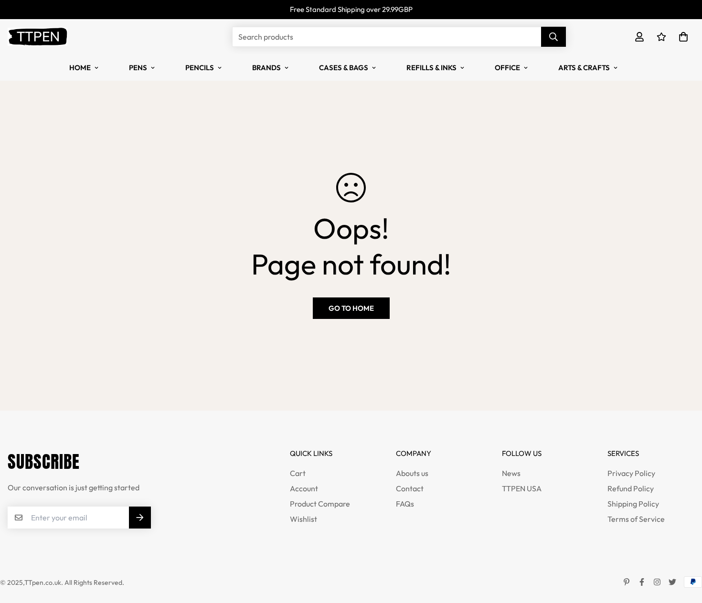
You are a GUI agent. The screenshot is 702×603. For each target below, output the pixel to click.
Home (80, 67)
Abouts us (412, 473)
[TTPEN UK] (37, 37)
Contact (410, 488)
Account (304, 488)
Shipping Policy (633, 503)
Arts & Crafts (584, 67)
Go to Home (351, 308)
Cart (298, 473)
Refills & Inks (431, 67)
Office (507, 67)
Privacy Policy (631, 473)
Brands (266, 67)
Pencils (199, 67)
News (511, 473)
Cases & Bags (343, 67)
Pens (138, 67)
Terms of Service (636, 519)
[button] (681, 37)
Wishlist (303, 519)
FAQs (405, 503)
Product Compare (320, 503)
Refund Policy (630, 488)
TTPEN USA (522, 488)
